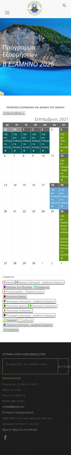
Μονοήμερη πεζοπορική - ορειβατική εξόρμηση (30, 301)
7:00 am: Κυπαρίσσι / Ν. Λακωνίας (54, 198)
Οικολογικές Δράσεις (16, 306)
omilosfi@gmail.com (13, 406)
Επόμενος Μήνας (13, 113)
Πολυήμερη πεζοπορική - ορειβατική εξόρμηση (30, 315)
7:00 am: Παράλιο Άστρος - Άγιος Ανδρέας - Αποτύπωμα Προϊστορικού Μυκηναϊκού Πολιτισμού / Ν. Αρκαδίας (63, 238)
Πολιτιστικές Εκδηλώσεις (19, 310)
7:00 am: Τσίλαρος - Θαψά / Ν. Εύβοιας (63, 171)
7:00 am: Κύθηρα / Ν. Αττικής (7, 143)
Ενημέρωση (43, 287)
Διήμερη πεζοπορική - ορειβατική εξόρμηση (41, 282)
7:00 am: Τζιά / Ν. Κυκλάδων (63, 143)
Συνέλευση (26, 320)
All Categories (11, 329)
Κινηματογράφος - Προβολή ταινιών (24, 291)
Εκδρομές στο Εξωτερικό (19, 287)
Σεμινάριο (11, 320)
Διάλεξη (10, 282)
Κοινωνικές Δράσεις (16, 296)
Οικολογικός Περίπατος (44, 306)
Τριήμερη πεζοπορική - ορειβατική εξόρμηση (29, 324)
